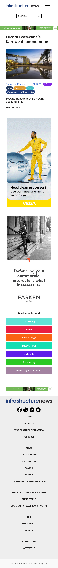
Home (29, 416)
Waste (29, 468)
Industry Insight (29, 337)
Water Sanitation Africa (29, 430)
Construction (29, 461)
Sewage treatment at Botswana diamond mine (25, 100)
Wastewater (20, 88)
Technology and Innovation (29, 370)
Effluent (47, 84)
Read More (12, 107)
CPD (29, 517)
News (9, 88)
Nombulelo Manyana (16, 84)
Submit (39, 16)
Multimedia (29, 354)
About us (29, 423)
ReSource (29, 436)
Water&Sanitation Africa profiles (20, 92)
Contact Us (29, 541)
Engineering (29, 321)
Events (29, 329)
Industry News (29, 345)
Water (30, 88)
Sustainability (29, 362)
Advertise (29, 548)
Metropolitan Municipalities (29, 492)
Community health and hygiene (29, 505)
